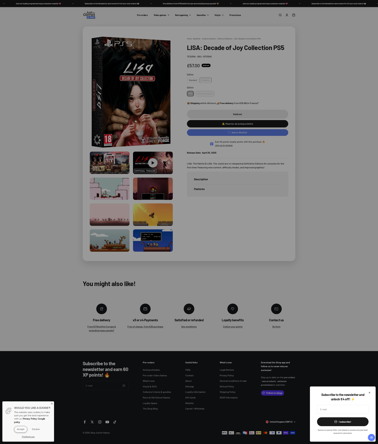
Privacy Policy (30, 418)
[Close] (369, 392)
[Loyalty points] (371, 437)
